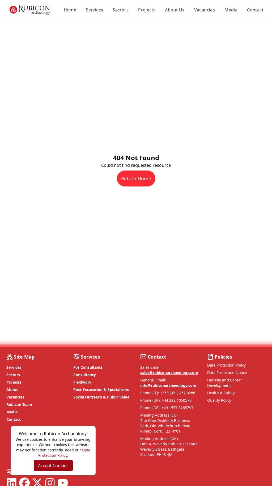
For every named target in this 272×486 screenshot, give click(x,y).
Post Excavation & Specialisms (101, 389)
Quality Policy (219, 400)
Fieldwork (82, 382)
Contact (255, 10)
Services (94, 10)
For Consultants (88, 367)
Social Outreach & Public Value (101, 397)
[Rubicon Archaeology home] (29, 9)
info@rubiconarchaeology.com (168, 385)
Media (230, 10)
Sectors (121, 10)
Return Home (136, 178)
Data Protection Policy (226, 365)
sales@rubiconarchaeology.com (169, 372)
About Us (174, 10)
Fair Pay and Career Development (224, 382)
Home (70, 10)
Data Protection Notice (227, 372)
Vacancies (204, 10)
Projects (146, 10)
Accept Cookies (53, 465)
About (12, 389)
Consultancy (84, 374)
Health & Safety (221, 392)
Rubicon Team (19, 404)
